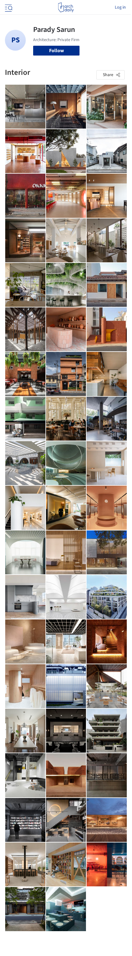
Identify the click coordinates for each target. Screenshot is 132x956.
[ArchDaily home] (66, 7)
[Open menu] (8, 7)
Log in (120, 7)
